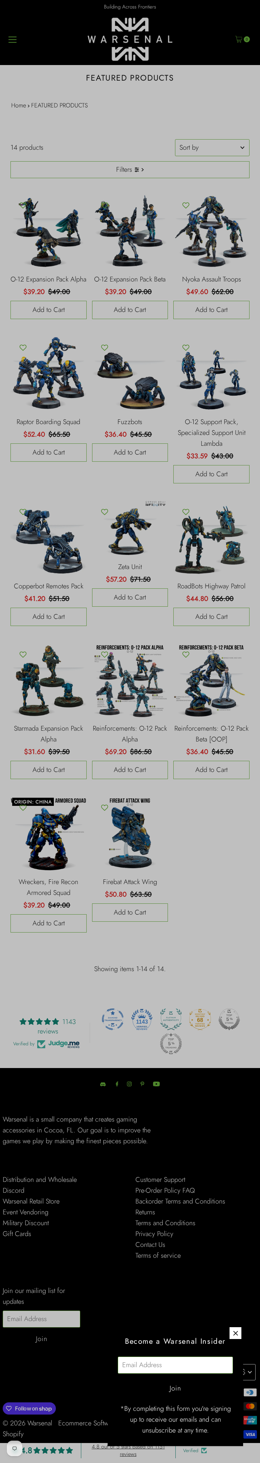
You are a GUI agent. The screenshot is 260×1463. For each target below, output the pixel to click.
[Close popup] (235, 1333)
